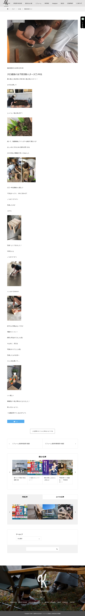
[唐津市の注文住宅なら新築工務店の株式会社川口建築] (6, 3)
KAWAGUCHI (13, 602)
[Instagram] (74, 3)
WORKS (47, 3)
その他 (21, 21)
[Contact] (80, 3)
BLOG (62, 3)
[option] (19, 472)
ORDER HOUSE (17, 3)
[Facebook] (77, 3)
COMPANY (70, 3)
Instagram (55, 3)
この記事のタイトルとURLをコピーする (42, 431)
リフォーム (38, 3)
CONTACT (72, 602)
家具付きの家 (28, 3)
